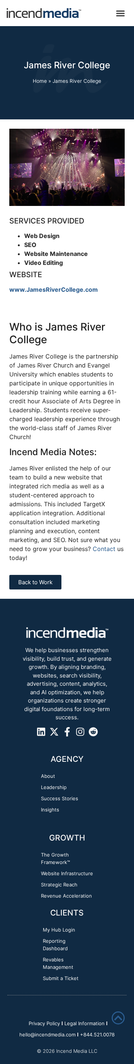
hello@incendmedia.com (47, 1035)
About (48, 776)
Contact (104, 549)
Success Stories (59, 798)
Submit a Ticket (61, 978)
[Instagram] (80, 731)
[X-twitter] (54, 731)
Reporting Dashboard (55, 944)
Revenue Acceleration (66, 896)
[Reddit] (93, 731)
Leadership (54, 787)
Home (40, 81)
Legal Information (84, 1023)
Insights (50, 810)
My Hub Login (59, 930)
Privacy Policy (44, 1023)
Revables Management (58, 963)
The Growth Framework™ (55, 858)
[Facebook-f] (67, 731)
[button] (121, 13)
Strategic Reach (59, 885)
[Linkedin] (41, 731)
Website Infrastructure (67, 873)
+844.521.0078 (97, 1035)
